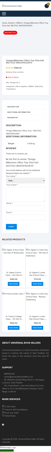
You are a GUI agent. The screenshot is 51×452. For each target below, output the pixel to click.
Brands (11, 23)
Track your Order (11, 413)
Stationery (39, 86)
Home (4, 23)
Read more (13, 284)
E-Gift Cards (10, 406)
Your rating (11, 176)
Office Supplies (21, 86)
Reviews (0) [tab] (12, 118)
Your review (12, 185)
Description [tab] (13, 107)
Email (9, 212)
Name (9, 203)
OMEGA (19, 23)
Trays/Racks (11, 89)
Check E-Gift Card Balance (16, 409)
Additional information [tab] (18, 112)
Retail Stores (10, 416)
